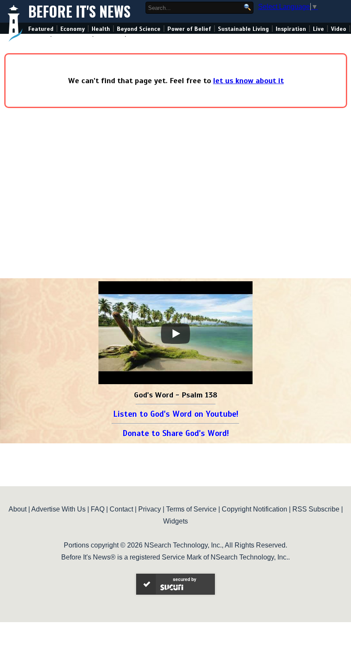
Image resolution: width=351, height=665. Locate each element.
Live (318, 29)
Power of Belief (189, 29)
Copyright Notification (254, 509)
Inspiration (291, 29)
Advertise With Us (58, 509)
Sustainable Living (243, 29)
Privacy (149, 509)
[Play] (175, 333)
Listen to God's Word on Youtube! (175, 414)
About (18, 509)
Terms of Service (191, 509)
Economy (72, 29)
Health (101, 29)
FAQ (97, 509)
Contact (121, 509)
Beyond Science (139, 29)
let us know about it (248, 80)
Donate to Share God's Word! (175, 433)
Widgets (175, 521)
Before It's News (79, 11)
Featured (41, 29)
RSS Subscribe (315, 509)
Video (338, 29)
